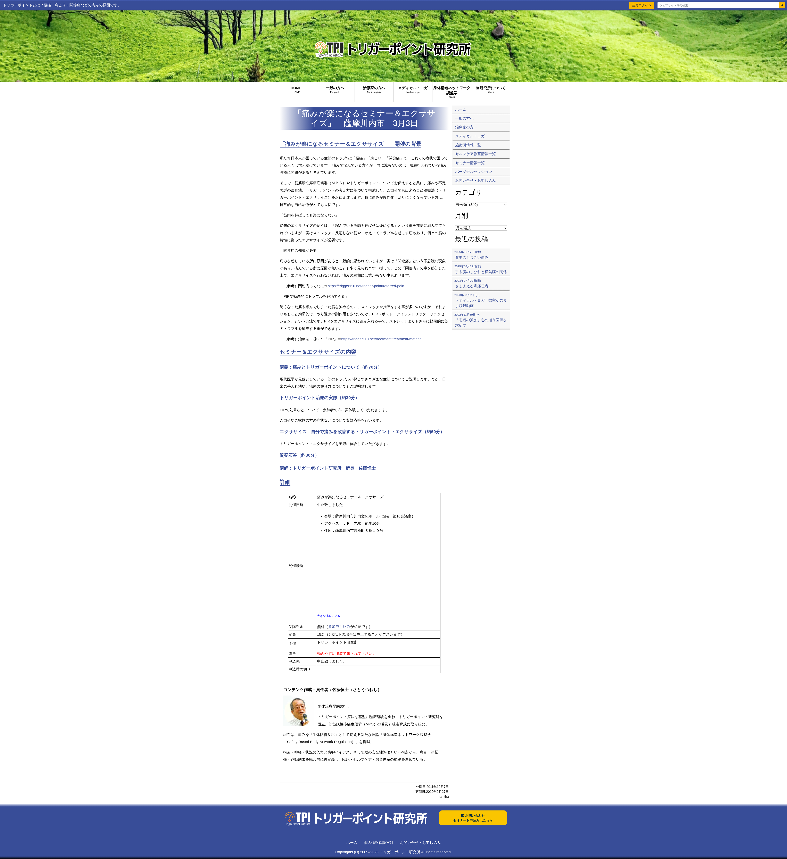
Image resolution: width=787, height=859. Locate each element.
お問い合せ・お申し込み (420, 843)
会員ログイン (642, 5)
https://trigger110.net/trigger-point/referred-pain (366, 286)
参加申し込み (339, 627)
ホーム (351, 843)
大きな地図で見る (328, 615)
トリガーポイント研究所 (400, 852)
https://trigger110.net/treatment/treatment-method (381, 339)
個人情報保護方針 (379, 843)
